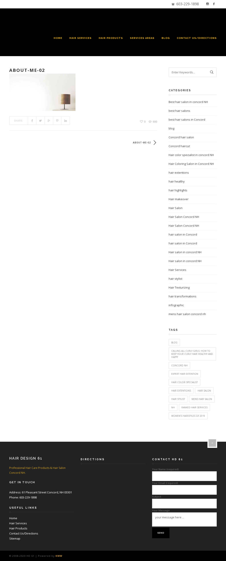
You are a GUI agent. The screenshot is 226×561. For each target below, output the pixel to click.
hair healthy (177, 181)
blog (171, 128)
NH (173, 407)
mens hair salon (202, 399)
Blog (166, 38)
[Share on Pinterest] (57, 120)
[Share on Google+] (49, 120)
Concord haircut (179, 146)
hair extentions (179, 173)
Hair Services (80, 38)
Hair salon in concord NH (185, 252)
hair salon (204, 390)
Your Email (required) (165, 483)
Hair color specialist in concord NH (191, 155)
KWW (59, 555)
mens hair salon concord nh (187, 314)
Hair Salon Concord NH (184, 217)
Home (58, 38)
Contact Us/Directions (197, 38)
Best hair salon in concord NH (188, 102)
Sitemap (14, 538)
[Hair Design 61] (39, 18)
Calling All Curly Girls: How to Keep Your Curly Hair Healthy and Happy (192, 354)
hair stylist (175, 279)
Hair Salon (176, 208)
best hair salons (179, 111)
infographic (176, 305)
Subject (156, 496)
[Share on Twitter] (40, 120)
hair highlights (178, 190)
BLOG (174, 342)
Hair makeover (178, 199)
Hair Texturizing (179, 287)
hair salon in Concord (183, 234)
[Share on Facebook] (32, 120)
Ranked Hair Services (194, 407)
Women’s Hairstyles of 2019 (188, 415)
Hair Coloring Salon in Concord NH (191, 164)
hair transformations (182, 296)
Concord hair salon (181, 137)
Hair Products (111, 38)
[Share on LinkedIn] (66, 120)
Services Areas (142, 38)
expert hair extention (184, 373)
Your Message (161, 510)
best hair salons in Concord (187, 120)
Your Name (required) (165, 469)
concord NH (179, 365)
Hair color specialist (184, 382)
